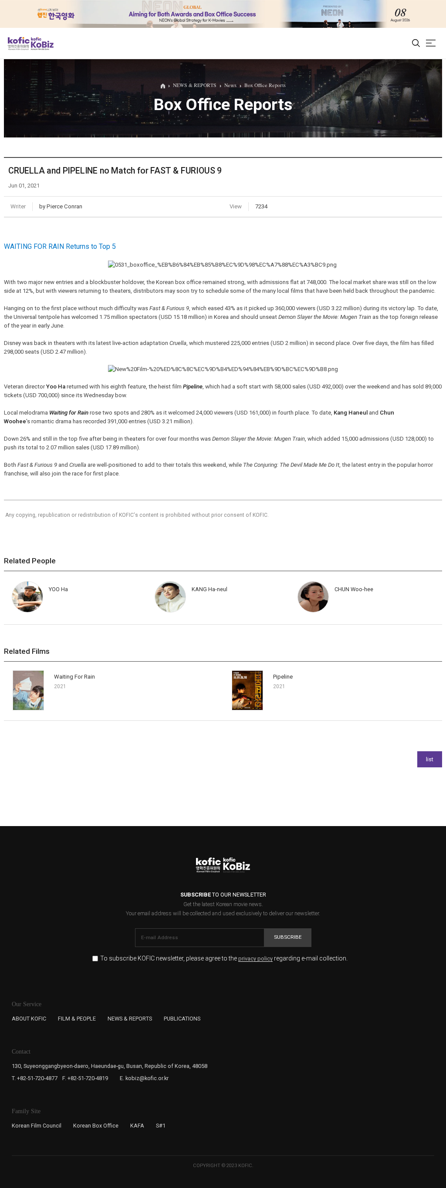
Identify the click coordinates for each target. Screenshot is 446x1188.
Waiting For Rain (74, 676)
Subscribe (288, 937)
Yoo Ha (55, 386)
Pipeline (193, 386)
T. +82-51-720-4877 (34, 1078)
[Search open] (416, 43)
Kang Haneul (351, 412)
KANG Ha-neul (209, 589)
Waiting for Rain (68, 412)
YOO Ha (58, 589)
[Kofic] (19, 43)
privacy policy (255, 959)
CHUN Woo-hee (353, 589)
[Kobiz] (42, 43)
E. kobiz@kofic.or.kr (144, 1078)
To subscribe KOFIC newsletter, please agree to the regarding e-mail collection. (224, 958)
